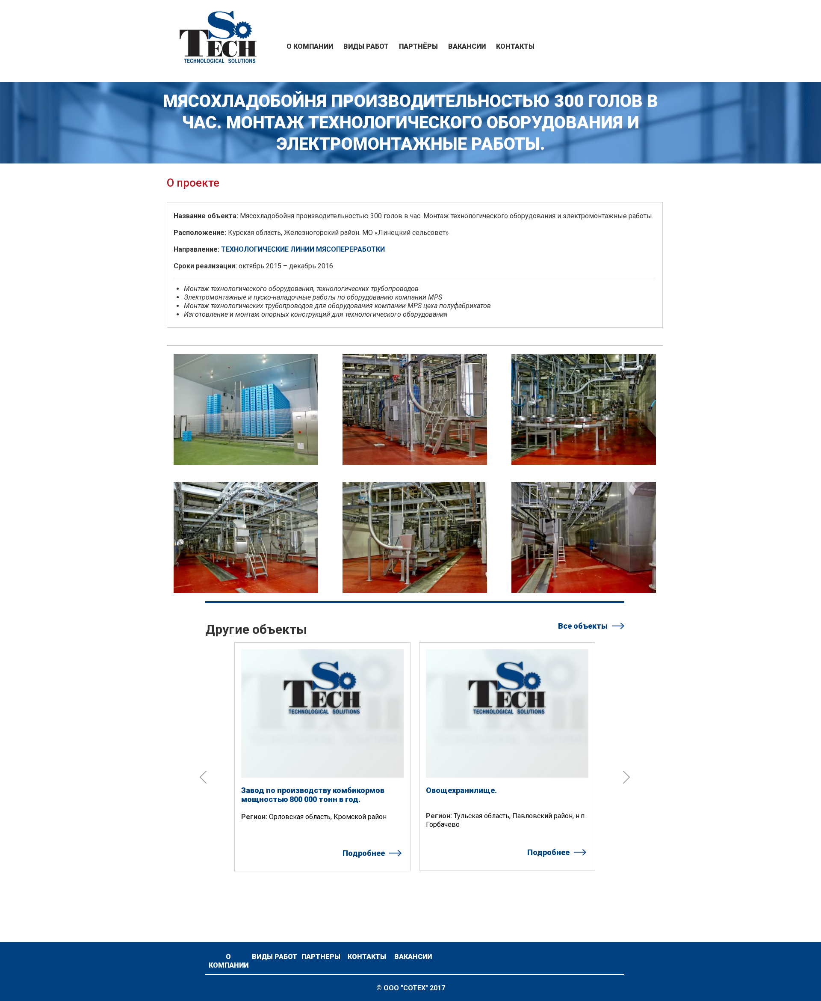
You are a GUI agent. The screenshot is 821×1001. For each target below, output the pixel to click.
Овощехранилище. (461, 790)
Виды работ (366, 46)
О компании (309, 46)
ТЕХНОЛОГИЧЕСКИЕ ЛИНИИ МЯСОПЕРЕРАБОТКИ (303, 249)
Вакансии (467, 46)
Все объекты (583, 625)
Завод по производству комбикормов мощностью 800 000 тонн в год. (312, 795)
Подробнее (364, 853)
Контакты (515, 46)
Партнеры (320, 957)
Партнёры (418, 46)
